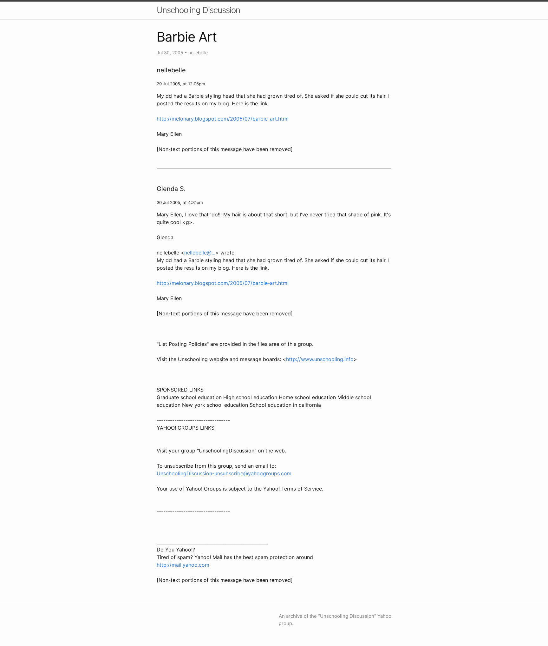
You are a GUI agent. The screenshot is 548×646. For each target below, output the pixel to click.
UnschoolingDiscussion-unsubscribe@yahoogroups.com (224, 473)
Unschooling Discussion (198, 10)
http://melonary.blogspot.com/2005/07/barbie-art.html (223, 118)
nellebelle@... (199, 252)
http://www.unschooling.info (320, 359)
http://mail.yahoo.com (183, 565)
